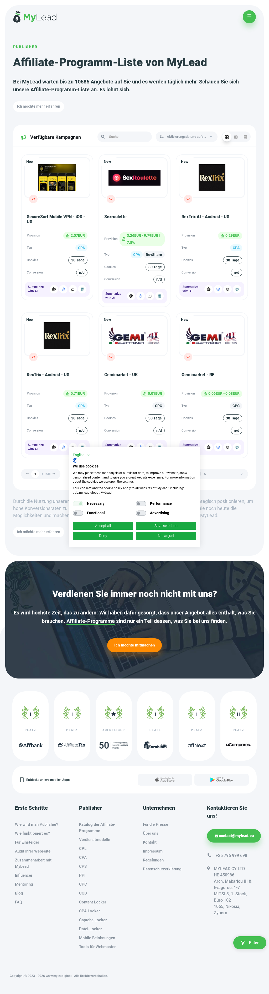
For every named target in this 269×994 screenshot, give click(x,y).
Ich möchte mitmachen (134, 645)
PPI (82, 875)
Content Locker (92, 902)
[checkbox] (78, 503)
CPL (82, 848)
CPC (83, 884)
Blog (19, 893)
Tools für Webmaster (97, 946)
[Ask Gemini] (63, 289)
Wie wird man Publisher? (36, 824)
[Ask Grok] (73, 289)
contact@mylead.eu (236, 835)
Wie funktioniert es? (32, 833)
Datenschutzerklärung (162, 869)
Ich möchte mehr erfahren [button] (38, 106)
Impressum (153, 851)
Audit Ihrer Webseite (32, 851)
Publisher (25, 47)
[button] (81, 455)
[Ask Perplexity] (82, 289)
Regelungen (153, 860)
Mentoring (24, 884)
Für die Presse (155, 824)
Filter (254, 942)
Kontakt (150, 842)
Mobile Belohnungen (97, 937)
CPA (83, 857)
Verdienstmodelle (94, 839)
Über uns (150, 833)
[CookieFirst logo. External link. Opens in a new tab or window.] (75, 460)
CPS (83, 866)
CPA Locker (89, 911)
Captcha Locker (93, 920)
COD (83, 893)
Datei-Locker (90, 929)
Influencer (23, 875)
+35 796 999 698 (231, 855)
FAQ (18, 902)
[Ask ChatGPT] (54, 289)
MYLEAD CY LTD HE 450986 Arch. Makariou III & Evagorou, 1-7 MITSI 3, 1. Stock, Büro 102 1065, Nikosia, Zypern (232, 890)
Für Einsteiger (27, 842)
